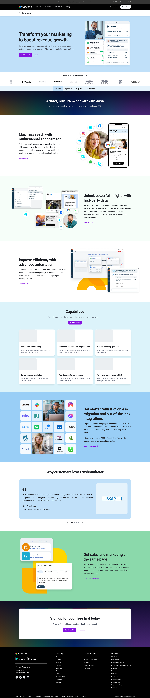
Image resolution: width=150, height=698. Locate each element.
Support (86, 657)
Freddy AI (114, 688)
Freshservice (115, 659)
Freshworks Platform (117, 685)
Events (58, 673)
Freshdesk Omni (116, 668)
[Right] (83, 522)
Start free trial (25, 55)
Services (86, 662)
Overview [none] (58, 89)
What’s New (114, 657)
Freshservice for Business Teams (121, 665)
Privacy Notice (23, 696)
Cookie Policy (38, 696)
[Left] (67, 522)
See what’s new (75, 322)
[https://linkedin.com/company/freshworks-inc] (16, 677)
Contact (58, 682)
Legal (16, 696)
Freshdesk (114, 671)
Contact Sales (123, 2)
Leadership (59, 659)
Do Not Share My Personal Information (51, 696)
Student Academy (89, 665)
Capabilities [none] (68, 89)
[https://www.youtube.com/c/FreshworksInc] (28, 677)
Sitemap (84, 696)
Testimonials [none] (91, 89)
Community (87, 668)
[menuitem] (116, 2)
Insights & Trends (61, 676)
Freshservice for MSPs (118, 662)
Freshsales (114, 676)
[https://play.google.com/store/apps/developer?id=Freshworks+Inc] (20, 659)
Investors (58, 662)
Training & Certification (90, 659)
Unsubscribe (77, 696)
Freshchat (114, 673)
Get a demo (126, 7)
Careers (58, 665)
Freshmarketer (115, 682)
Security (63, 696)
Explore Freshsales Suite (91, 578)
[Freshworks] (31, 654)
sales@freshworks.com (22, 672)
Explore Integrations (90, 446)
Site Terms (30, 696)
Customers (59, 668)
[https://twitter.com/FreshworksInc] (20, 677)
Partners (58, 671)
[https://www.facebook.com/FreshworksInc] (24, 677)
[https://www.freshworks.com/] (25, 7)
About (58, 657)
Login (129, 2)
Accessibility (70, 696)
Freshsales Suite (116, 679)
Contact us (18, 670)
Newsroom (59, 679)
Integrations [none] (79, 89)
